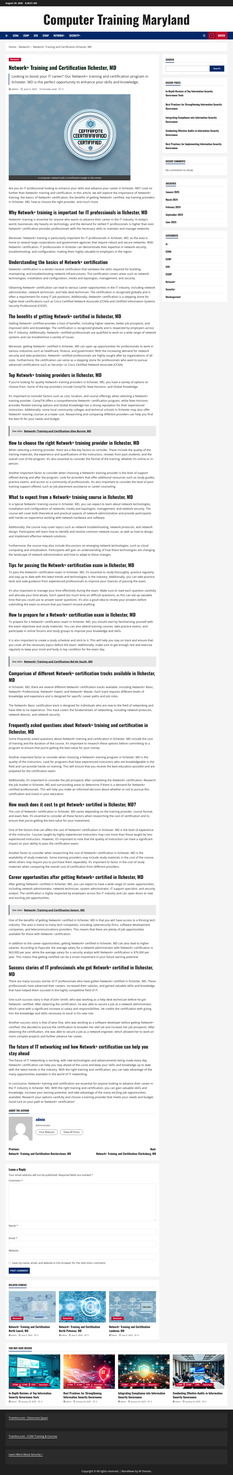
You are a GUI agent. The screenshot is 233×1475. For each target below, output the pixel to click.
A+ (7, 35)
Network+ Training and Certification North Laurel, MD (29, 1329)
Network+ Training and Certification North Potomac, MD (79, 1329)
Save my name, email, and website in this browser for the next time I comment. (59, 1263)
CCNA (16, 35)
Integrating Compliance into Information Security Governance (141, 1395)
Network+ (59, 35)
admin (15, 89)
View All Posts (71, 1132)
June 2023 (171, 222)
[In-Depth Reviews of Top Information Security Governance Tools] (34, 1371)
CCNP (26, 35)
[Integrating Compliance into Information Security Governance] (144, 1371)
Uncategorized (173, 297)
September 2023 (174, 215)
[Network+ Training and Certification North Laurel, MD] (32, 1306)
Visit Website (46, 1132)
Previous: (40, 1151)
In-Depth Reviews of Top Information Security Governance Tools (30, 1395)
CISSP (46, 35)
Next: (126, 1151)
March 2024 (172, 199)
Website (13, 1250)
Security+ (74, 35)
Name (13, 1225)
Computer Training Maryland (116, 19)
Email (13, 1238)
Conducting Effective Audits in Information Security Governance (197, 1395)
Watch (221, 35)
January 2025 (172, 192)
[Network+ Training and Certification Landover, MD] (132, 1306)
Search (170, 59)
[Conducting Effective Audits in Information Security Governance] (198, 1371)
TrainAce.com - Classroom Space (28, 1418)
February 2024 (173, 207)
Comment (16, 1180)
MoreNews (128, 1471)
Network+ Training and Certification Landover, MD (129, 1329)
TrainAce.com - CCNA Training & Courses (33, 1436)
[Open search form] (204, 35)
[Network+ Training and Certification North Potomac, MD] (82, 1306)
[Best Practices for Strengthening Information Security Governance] (89, 1371)
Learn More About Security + (26, 1454)
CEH (36, 35)
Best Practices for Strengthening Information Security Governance (82, 1395)
